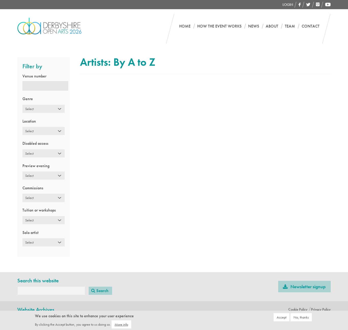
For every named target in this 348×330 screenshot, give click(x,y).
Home (185, 26)
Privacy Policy (321, 309)
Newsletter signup (308, 286)
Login (288, 4)
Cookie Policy (297, 309)
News (253, 26)
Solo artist (30, 232)
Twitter (308, 4)
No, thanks (301, 317)
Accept (281, 317)
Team (290, 26)
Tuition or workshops (39, 210)
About (272, 26)
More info (121, 324)
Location (29, 121)
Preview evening (35, 165)
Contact (310, 26)
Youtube (328, 4)
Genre (27, 98)
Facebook (299, 4)
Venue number (34, 76)
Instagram (318, 4)
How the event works (219, 26)
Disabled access (35, 143)
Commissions (32, 188)
